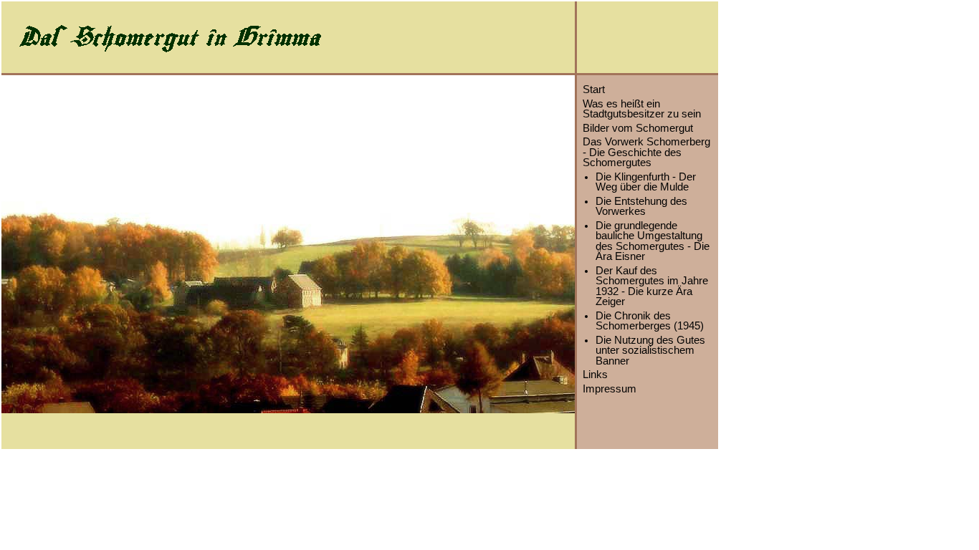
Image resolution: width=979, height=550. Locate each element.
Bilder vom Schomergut (638, 128)
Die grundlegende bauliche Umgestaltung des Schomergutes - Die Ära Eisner (653, 241)
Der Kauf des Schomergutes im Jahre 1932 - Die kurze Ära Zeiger (652, 286)
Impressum (609, 389)
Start (594, 89)
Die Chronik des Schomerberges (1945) (650, 321)
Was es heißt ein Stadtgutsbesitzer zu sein (642, 109)
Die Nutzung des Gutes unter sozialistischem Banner (650, 350)
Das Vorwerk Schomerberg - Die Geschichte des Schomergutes (646, 152)
